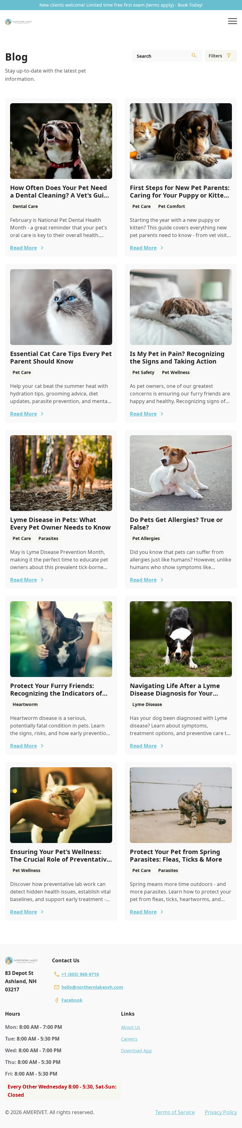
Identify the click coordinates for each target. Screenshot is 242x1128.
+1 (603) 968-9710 (80, 974)
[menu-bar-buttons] (232, 22)
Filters (215, 56)
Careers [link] (129, 1039)
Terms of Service (175, 1112)
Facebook (72, 1000)
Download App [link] (136, 1051)
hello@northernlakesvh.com (92, 987)
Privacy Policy (221, 1112)
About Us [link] (130, 1027)
